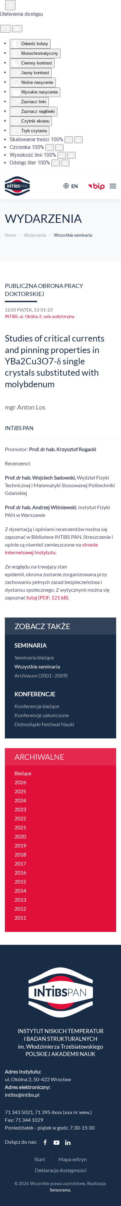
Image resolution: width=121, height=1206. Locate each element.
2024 (20, 800)
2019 (20, 845)
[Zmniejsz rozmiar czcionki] (49, 147)
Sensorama (60, 1189)
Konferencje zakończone (42, 715)
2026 (20, 782)
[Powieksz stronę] (78, 139)
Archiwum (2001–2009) (41, 675)
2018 (20, 854)
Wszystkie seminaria (37, 666)
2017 (20, 863)
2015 (20, 881)
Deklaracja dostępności (60, 1170)
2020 (20, 836)
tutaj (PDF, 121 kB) (47, 597)
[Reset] (5, 29)
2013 (20, 899)
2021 (20, 827)
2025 (20, 791)
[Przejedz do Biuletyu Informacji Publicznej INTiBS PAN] (96, 186)
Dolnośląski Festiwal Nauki (44, 724)
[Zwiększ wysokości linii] (71, 155)
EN (74, 186)
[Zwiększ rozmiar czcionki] (59, 147)
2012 (20, 908)
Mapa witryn (72, 1159)
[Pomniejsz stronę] (69, 139)
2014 (20, 890)
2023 (20, 809)
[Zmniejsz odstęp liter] (55, 163)
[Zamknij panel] (17, 28)
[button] (113, 186)
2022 (20, 818)
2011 (20, 917)
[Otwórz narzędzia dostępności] (10, 5)
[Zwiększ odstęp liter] (65, 163)
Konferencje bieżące (37, 706)
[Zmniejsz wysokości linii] (61, 155)
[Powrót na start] (17, 186)
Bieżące (23, 773)
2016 (20, 872)
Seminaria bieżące (34, 657)
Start (39, 1159)
